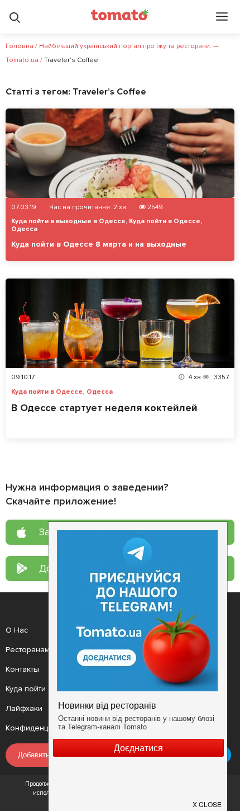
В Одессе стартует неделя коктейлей (104, 408)
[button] (208, 800)
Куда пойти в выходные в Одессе (68, 221)
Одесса (24, 229)
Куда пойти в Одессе (164, 221)
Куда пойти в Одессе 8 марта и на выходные (98, 244)
